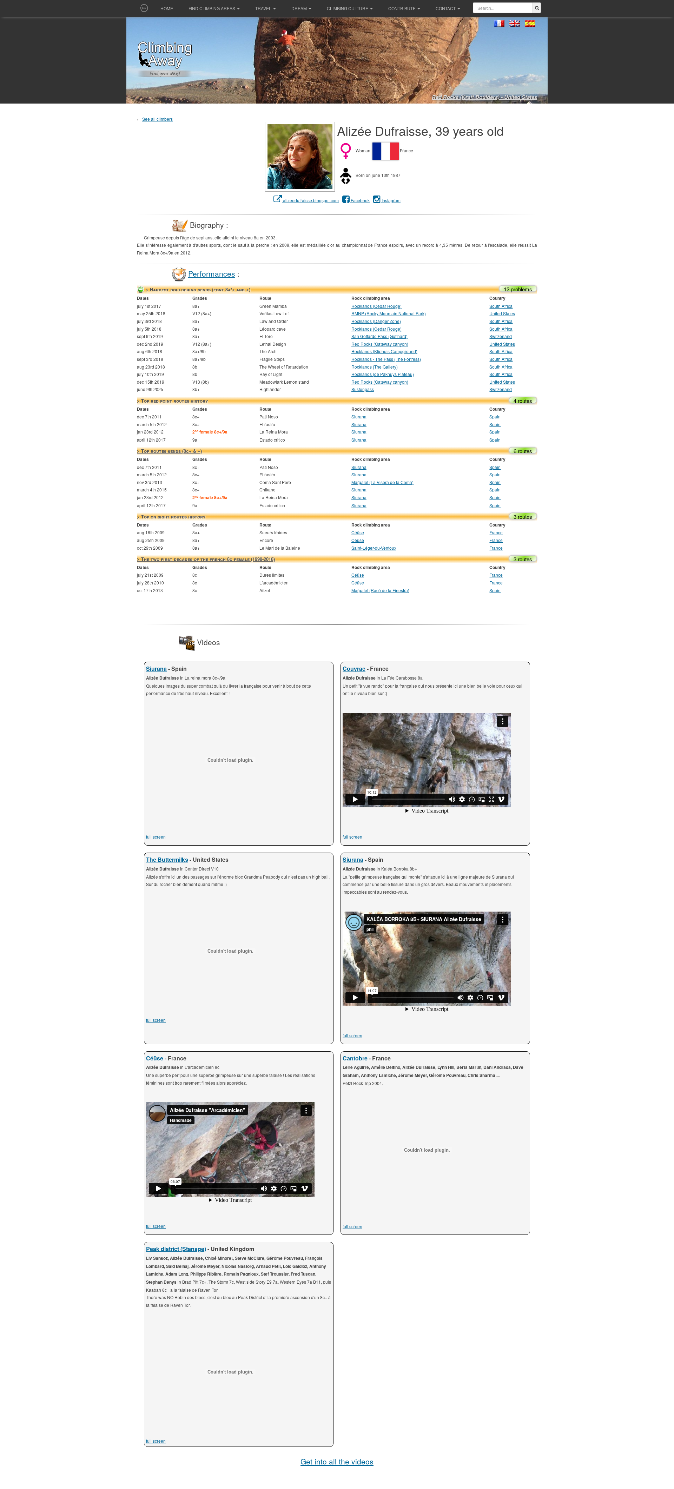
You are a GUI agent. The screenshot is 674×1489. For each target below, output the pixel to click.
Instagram (391, 200)
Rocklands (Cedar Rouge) (376, 306)
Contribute (402, 8)
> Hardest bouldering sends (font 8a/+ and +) (198, 289)
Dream (299, 8)
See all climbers (157, 119)
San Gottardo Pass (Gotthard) (379, 336)
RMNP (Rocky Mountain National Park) (388, 313)
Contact (446, 8)
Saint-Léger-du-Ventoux (373, 548)
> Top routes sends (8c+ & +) (169, 451)
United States (502, 313)
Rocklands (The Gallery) (374, 367)
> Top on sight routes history (171, 516)
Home (166, 8)
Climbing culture (347, 8)
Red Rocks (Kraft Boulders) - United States (484, 97)
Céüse (357, 532)
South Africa (501, 306)
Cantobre (355, 1058)
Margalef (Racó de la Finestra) (380, 590)
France (496, 532)
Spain (495, 416)
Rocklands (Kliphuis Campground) (384, 351)
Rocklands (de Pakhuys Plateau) (382, 374)
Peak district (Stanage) (176, 1249)
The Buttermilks (167, 859)
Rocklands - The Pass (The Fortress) (386, 359)
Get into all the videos (337, 1461)
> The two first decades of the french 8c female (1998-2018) (206, 559)
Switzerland (500, 336)
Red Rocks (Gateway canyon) (379, 344)
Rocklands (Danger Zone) (376, 321)
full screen (156, 837)
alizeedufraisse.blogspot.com (310, 200)
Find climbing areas (212, 8)
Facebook (360, 200)
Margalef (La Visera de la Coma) (382, 482)
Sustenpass (362, 389)
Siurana (358, 416)
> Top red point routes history (172, 400)
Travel (263, 8)
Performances (211, 273)
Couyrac (354, 668)
